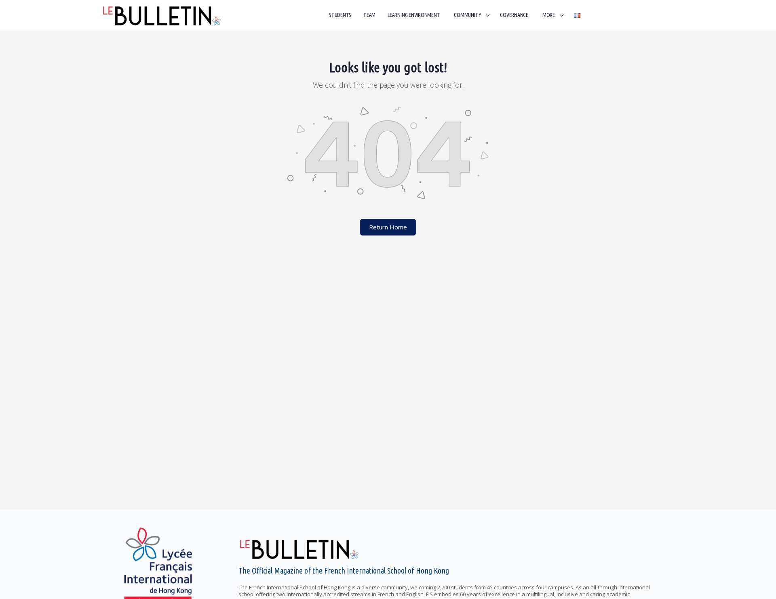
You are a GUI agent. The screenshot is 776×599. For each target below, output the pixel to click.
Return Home (388, 227)
